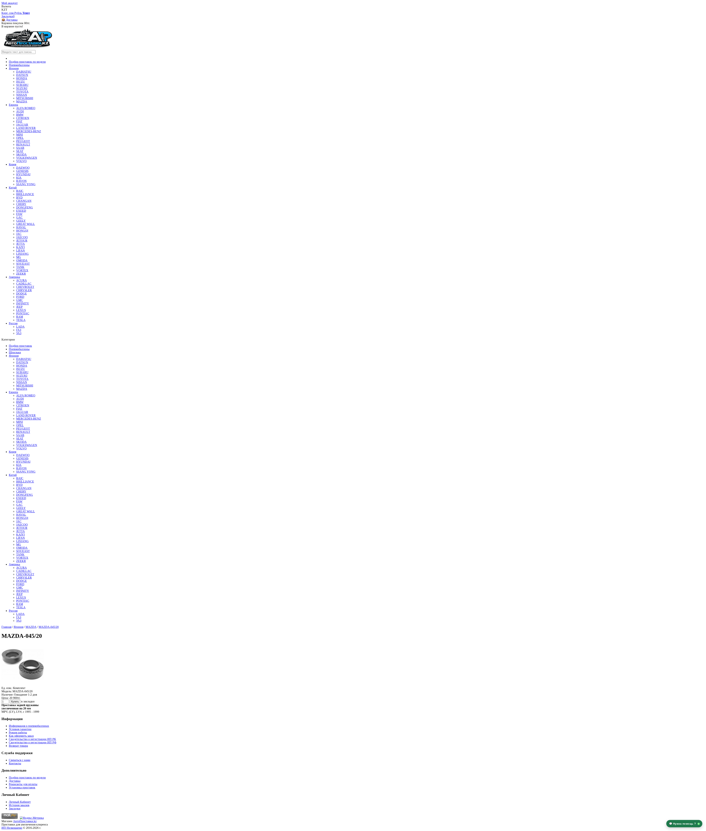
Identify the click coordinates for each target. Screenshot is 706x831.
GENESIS (22, 171)
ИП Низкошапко (11, 827)
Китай (13, 187)
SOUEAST (23, 263)
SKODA (21, 154)
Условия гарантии (20, 729)
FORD (20, 296)
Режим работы (18, 732)
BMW (20, 114)
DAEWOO (23, 167)
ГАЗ (18, 330)
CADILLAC (23, 283)
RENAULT (23, 144)
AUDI (20, 111)
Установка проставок (22, 787)
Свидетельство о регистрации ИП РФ (32, 742)
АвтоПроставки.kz (25, 821)
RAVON (21, 180)
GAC (19, 217)
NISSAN (21, 94)
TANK (20, 267)
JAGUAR (22, 124)
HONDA (21, 78)
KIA (19, 177)
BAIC (19, 190)
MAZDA (21, 101)
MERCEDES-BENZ (28, 131)
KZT (4, 9)
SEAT (19, 151)
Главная (6, 626)
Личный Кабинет (20, 801)
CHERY (21, 204)
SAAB (20, 147)
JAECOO (22, 237)
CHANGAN (23, 200)
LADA (20, 326)
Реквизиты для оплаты (23, 784)
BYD (19, 197)
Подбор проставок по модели (27, 61)
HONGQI (22, 230)
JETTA (20, 243)
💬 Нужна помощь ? (683, 823)
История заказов (19, 805)
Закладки (14, 808)
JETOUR (21, 240)
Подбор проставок (20, 345)
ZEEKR (21, 273)
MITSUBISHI (24, 98)
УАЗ (18, 333)
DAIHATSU (23, 71)
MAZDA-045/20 (49, 626)
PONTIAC (22, 313)
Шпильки (15, 352)
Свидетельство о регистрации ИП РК (32, 739)
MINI (19, 134)
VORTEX (22, 270)
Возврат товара (18, 745)
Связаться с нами (19, 760)
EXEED (21, 210)
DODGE (21, 293)
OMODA (22, 260)
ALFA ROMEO (25, 108)
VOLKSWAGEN (26, 157)
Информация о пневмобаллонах (29, 725)
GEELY (21, 220)
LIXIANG (22, 253)
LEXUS (21, 310)
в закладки (28, 701)
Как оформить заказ (21, 735)
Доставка (14, 780)
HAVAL (21, 227)
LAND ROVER (26, 128)
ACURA (21, 280)
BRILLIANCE (25, 194)
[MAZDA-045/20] (22, 684)
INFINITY (22, 303)
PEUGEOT (23, 141)
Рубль (18, 13)
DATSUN (22, 75)
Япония (14, 68)
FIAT (19, 121)
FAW (19, 214)
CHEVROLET (25, 286)
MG (18, 257)
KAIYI (20, 247)
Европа (13, 104)
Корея (12, 164)
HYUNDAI (23, 174)
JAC (19, 233)
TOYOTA (22, 91)
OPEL (20, 137)
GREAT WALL (25, 224)
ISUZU (20, 81)
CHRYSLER (24, 290)
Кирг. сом (7, 13)
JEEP (19, 306)
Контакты (15, 763)
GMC (19, 300)
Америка (14, 277)
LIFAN (20, 250)
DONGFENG (24, 207)
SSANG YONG (25, 184)
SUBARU (22, 84)
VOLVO (21, 161)
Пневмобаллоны (19, 65)
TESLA (21, 320)
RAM (19, 316)
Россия (13, 323)
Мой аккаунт (9, 3)
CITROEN (22, 118)
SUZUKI (21, 88)
